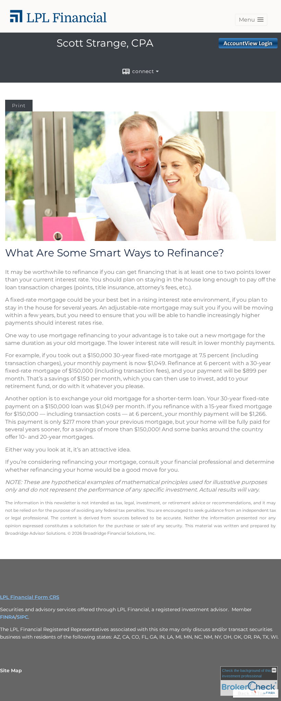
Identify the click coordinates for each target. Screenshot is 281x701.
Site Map (11, 670)
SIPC (22, 617)
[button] (251, 20)
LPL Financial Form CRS (29, 597)
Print (19, 105)
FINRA (7, 617)
